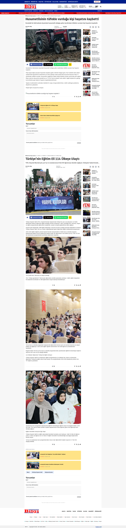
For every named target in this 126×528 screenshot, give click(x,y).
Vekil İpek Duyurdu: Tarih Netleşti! (95, 39)
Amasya (26, 521)
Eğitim (82, 521)
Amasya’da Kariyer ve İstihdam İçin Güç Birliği (96, 87)
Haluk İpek (86, 521)
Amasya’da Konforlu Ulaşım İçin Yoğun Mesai (95, 179)
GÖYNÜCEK (47, 1)
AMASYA (27, 1)
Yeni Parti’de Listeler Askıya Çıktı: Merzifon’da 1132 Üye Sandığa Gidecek (96, 94)
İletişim (35, 517)
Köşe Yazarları (67, 517)
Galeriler (39, 155)
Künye (31, 517)
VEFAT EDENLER (49, 10)
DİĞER (55, 10)
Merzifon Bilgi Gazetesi (31, 15)
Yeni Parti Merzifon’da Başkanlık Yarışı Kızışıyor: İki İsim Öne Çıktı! (96, 66)
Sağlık (91, 521)
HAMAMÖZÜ (63, 1)
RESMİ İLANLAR (28, 10)
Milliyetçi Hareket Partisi (53, 521)
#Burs (28, 472)
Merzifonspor (77, 521)
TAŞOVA (40, 1)
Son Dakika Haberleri (97, 517)
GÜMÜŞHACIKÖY (73, 1)
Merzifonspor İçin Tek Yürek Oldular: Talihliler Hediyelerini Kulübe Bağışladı (96, 73)
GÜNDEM (41, 10)
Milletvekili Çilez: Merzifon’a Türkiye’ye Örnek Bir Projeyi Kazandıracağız (95, 80)
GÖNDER (79, 143)
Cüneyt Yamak (62, 521)
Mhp (46, 521)
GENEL (38, 15)
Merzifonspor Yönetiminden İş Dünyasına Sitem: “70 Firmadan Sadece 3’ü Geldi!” (96, 53)
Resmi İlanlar (88, 517)
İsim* (27, 126)
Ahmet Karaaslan (69, 521)
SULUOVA (55, 1)
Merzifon (31, 521)
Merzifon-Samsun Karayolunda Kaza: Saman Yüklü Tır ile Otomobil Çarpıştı (96, 59)
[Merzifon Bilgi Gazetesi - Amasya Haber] (31, 511)
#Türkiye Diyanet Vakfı (37, 472)
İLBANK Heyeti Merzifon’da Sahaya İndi (95, 46)
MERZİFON (34, 1)
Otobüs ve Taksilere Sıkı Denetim (95, 32)
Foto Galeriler (52, 517)
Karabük (65, 26)
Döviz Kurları (74, 517)
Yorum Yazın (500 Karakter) (32, 131)
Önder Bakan (37, 521)
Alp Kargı (95, 521)
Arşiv (40, 517)
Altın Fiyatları (81, 517)
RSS (27, 526)
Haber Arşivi (45, 517)
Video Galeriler (60, 517)
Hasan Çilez (101, 521)
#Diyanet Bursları (49, 472)
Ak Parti (42, 521)
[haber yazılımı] (99, 526)
